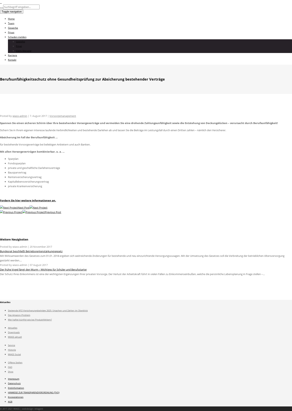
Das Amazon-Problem (19, 315)
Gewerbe (13, 27)
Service (11, 345)
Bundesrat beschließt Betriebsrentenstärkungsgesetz (31, 251)
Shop (10, 371)
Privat (11, 32)
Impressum (13, 378)
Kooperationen (15, 397)
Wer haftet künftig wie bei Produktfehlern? (30, 319)
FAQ (10, 367)
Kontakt (12, 59)
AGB (10, 401)
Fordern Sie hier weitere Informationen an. (28, 200)
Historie (12, 349)
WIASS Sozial (14, 354)
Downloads (14, 332)
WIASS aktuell (15, 336)
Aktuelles (12, 327)
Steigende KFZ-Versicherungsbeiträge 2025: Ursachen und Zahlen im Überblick (48, 310)
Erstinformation (16, 387)
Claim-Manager (23, 50)
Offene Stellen (15, 362)
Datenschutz (14, 383)
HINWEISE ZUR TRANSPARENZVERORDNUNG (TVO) (33, 392)
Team (11, 23)
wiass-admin (20, 116)
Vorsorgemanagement (62, 116)
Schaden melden (17, 37)
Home (11, 18)
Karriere (12, 55)
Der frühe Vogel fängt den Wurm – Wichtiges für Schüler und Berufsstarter (43, 269)
